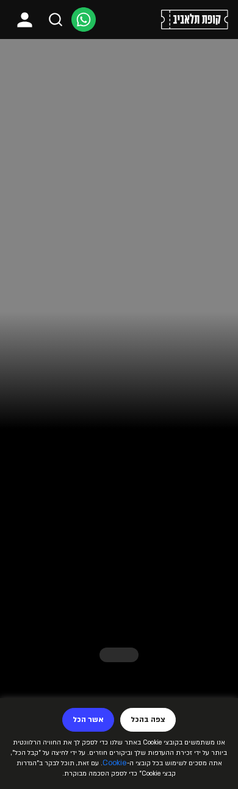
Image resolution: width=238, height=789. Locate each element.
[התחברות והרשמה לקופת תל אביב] (25, 20)
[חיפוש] (55, 19)
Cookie (115, 763)
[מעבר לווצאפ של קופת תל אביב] (83, 19)
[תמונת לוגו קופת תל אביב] (194, 19)
